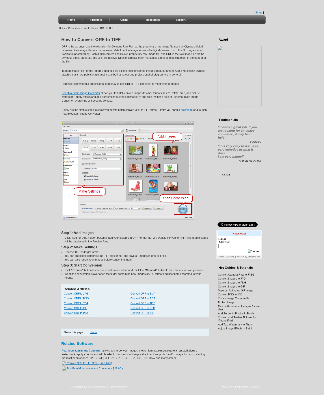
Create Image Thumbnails (233, 298)
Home (71, 19)
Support (181, 19)
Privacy (234, 386)
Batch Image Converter (94, 7)
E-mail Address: (224, 241)
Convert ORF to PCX (76, 313)
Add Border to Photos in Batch (236, 313)
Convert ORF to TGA (76, 303)
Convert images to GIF (231, 286)
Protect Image (226, 302)
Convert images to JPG (232, 278)
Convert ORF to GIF (75, 308)
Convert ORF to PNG (76, 298)
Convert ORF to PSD (142, 308)
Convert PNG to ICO (230, 294)
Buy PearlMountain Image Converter (94, 368)
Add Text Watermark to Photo (235, 324)
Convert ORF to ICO (142, 313)
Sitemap (244, 386)
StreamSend (254, 256)
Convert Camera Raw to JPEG (236, 274)
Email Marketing (226, 256)
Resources (153, 19)
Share (259, 12)
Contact (255, 386)
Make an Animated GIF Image (235, 290)
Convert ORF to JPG (76, 293)
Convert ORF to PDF (142, 298)
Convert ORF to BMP (142, 293)
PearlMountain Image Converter (81, 93)
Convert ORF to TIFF (142, 303)
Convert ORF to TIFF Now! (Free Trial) (89, 363)
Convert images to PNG (232, 282)
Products (96, 19)
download (187, 110)
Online (124, 19)
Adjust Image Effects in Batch (235, 328)
